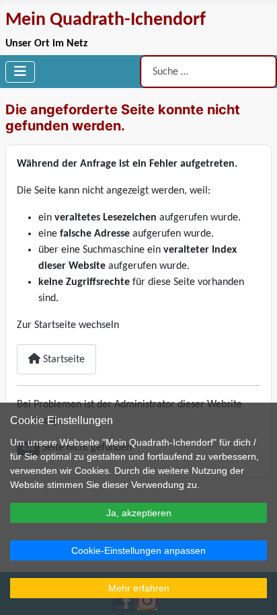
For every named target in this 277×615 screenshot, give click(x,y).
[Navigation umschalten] (20, 72)
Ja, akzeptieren (138, 512)
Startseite (62, 359)
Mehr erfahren (138, 588)
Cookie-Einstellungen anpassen (138, 550)
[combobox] (208, 71)
